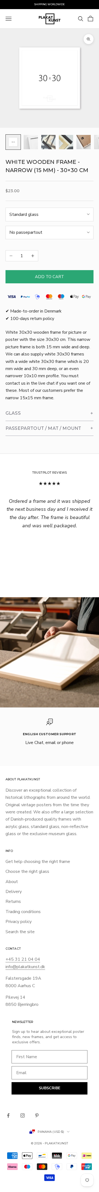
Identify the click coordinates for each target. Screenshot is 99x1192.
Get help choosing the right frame (38, 862)
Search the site (20, 932)
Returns (13, 901)
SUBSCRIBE (49, 1088)
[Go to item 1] (13, 142)
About (12, 882)
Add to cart (49, 276)
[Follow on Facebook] (8, 1115)
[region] (49, 732)
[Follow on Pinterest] (37, 1115)
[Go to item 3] (48, 142)
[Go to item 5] (83, 142)
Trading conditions (23, 912)
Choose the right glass (27, 871)
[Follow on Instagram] (22, 1115)
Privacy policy (19, 922)
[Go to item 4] (66, 142)
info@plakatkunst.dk (25, 967)
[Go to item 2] (30, 142)
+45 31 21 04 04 (23, 959)
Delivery (14, 892)
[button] (50, 413)
